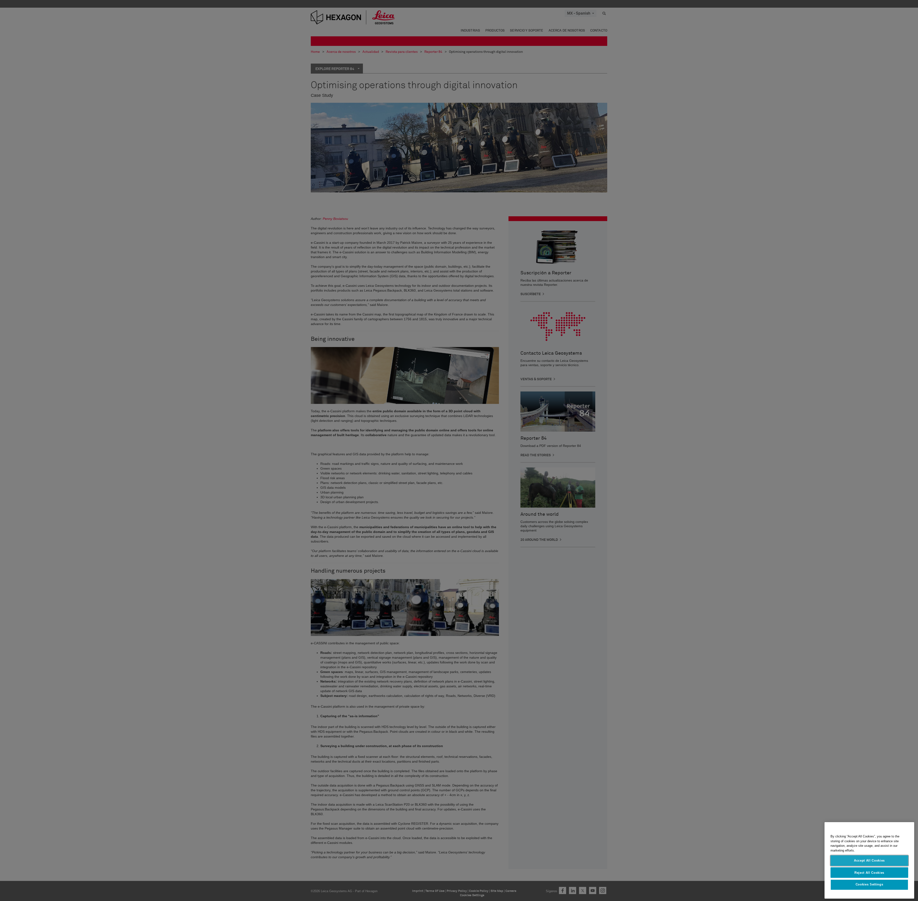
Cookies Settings (869, 884)
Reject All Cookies (869, 872)
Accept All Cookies (869, 860)
